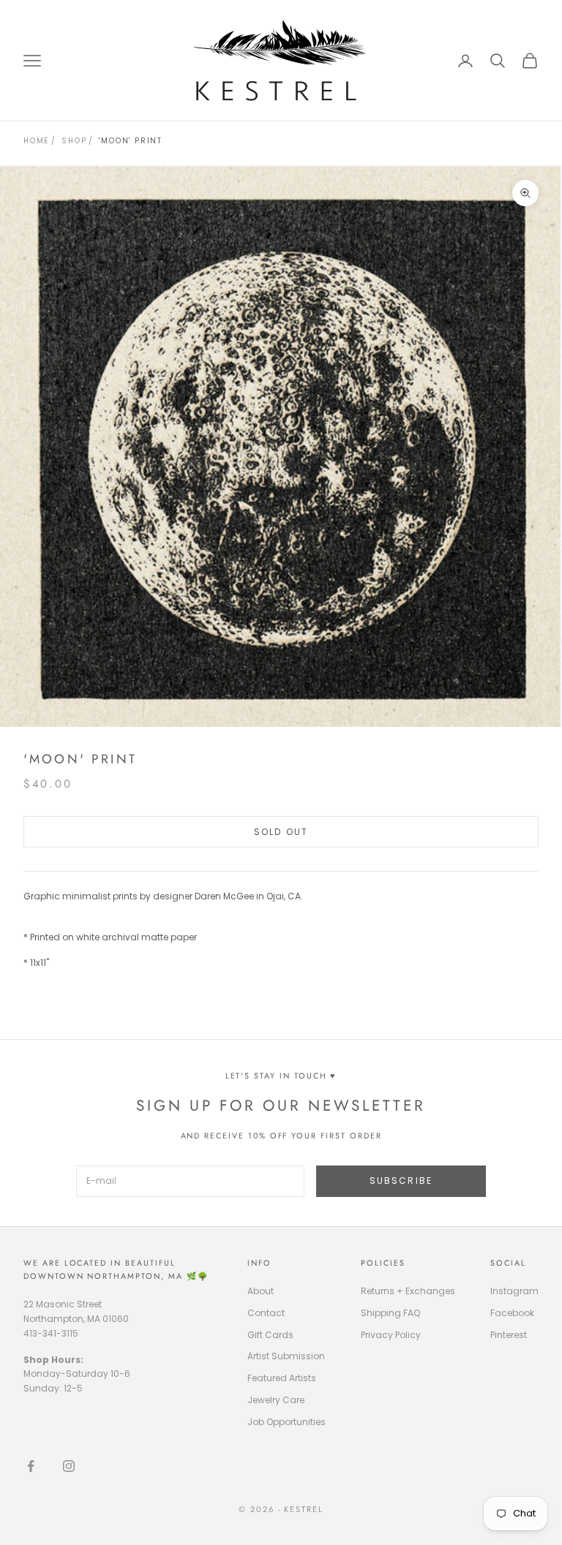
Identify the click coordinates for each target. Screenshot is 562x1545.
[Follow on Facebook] (30, 1466)
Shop (73, 140)
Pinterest (508, 1335)
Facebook (512, 1313)
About (260, 1291)
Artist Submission (286, 1356)
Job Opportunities (286, 1422)
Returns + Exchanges (408, 1291)
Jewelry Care (275, 1400)
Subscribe (401, 1180)
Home (36, 140)
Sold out (281, 832)
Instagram (514, 1291)
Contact (266, 1313)
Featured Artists (281, 1378)
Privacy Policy (391, 1335)
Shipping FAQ (390, 1313)
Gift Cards (270, 1335)
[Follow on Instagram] (68, 1466)
